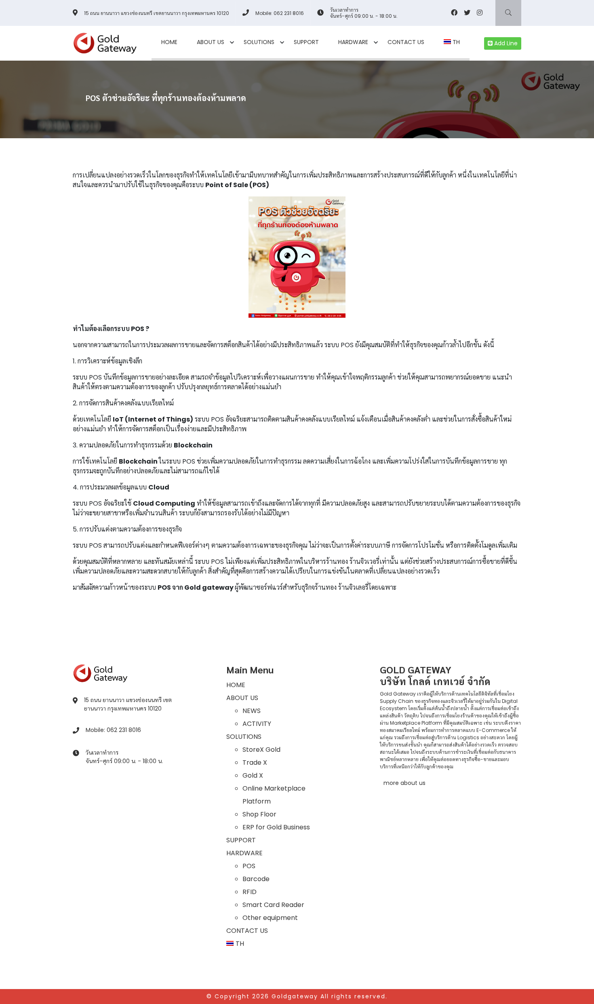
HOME (169, 42)
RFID (249, 891)
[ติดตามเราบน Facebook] (454, 12)
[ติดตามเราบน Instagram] (479, 12)
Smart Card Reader (273, 904)
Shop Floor (259, 814)
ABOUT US (210, 42)
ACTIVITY (256, 723)
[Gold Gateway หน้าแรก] (100, 672)
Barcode (256, 879)
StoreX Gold (261, 749)
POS (248, 866)
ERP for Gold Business (276, 827)
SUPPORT (306, 42)
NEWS (251, 710)
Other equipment (270, 917)
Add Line (505, 43)
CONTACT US (406, 42)
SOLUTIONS (259, 42)
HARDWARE (353, 42)
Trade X (254, 762)
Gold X (252, 775)
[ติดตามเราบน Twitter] (467, 12)
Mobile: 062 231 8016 (279, 13)
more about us (404, 783)
